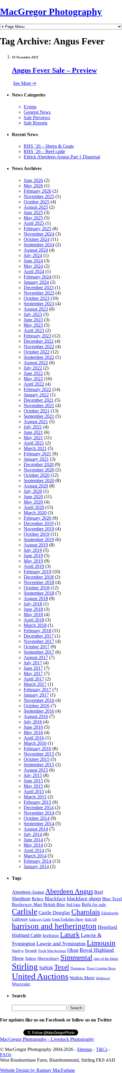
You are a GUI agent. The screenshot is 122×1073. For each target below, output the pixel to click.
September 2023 (39, 303)
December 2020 (39, 464)
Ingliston (51, 935)
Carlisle (24, 911)
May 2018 (33, 614)
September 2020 (39, 480)
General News (37, 112)
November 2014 (39, 812)
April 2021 (34, 443)
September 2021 (39, 416)
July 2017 (33, 662)
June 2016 (33, 727)
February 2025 (37, 228)
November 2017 (39, 641)
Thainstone (77, 968)
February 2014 (37, 861)
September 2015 (39, 764)
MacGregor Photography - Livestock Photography (47, 1039)
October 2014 (36, 818)
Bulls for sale (94, 904)
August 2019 (36, 544)
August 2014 (36, 828)
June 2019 (33, 555)
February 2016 (37, 748)
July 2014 (33, 834)
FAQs (5, 1054)
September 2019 (39, 539)
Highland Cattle (26, 935)
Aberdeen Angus (69, 891)
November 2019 (39, 528)
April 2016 (34, 737)
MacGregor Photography (51, 11)
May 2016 (33, 732)
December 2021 (39, 400)
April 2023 (34, 330)
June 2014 (33, 839)
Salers (30, 958)
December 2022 (39, 341)
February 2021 (37, 453)
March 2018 (35, 625)
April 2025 (34, 223)
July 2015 (33, 775)
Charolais (85, 912)
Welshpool (103, 978)
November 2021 (39, 405)
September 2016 (39, 711)
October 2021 (36, 410)
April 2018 (34, 619)
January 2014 (36, 866)
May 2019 (33, 560)
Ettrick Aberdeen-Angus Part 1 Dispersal (62, 156)
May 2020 (33, 501)
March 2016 (35, 743)
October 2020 (36, 475)
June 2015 (33, 780)
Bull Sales (73, 905)
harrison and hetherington (54, 926)
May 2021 (33, 437)
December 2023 (39, 287)
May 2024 (33, 266)
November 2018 (39, 582)
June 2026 (33, 180)
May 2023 (33, 325)
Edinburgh (109, 913)
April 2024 (34, 271)
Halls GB (91, 919)
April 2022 (34, 384)
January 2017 (36, 694)
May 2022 (33, 378)
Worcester (21, 983)
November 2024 (39, 233)
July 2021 (33, 426)
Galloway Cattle (40, 919)
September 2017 (39, 652)
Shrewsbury (48, 958)
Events (30, 106)
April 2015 (34, 791)
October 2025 (36, 201)
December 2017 (39, 635)
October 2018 (36, 587)
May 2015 (33, 786)
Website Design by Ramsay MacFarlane (37, 1070)
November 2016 (39, 700)
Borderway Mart (27, 904)
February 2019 (37, 571)
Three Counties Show (101, 968)
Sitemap (84, 1049)
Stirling (25, 966)
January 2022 (36, 394)
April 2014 (34, 850)
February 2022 (37, 389)
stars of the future (106, 959)
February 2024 (37, 276)
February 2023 (37, 335)
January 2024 (36, 282)
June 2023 (33, 319)
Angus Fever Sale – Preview (54, 70)
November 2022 (39, 346)
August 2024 (36, 250)
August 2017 (36, 657)
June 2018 (33, 609)
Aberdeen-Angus (28, 892)
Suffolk (46, 968)
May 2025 (33, 217)
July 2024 (33, 255)
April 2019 (34, 566)
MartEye (18, 950)
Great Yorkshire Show (68, 919)
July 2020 (33, 491)
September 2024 (39, 244)
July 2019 (33, 550)
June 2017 (33, 668)
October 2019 (36, 534)
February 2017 (37, 689)
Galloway (20, 919)
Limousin (101, 943)
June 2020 (33, 496)
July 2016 (33, 721)
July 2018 (33, 603)
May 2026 (33, 185)
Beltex (38, 898)
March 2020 (35, 512)
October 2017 (36, 646)
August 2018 (36, 598)
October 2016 (36, 705)
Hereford (107, 927)
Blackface (55, 898)
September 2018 (39, 593)
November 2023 (39, 292)
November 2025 (39, 196)
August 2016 (36, 716)
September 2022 (39, 357)
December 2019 (39, 523)
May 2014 (33, 845)
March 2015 (35, 796)
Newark (31, 950)
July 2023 (33, 314)
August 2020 (36, 485)
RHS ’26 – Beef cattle (44, 151)
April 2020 (34, 507)
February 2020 (37, 518)
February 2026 (37, 191)
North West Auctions (52, 950)
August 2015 (36, 770)
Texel (61, 967)
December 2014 (39, 807)
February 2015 (37, 802)
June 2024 (33, 260)
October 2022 (36, 351)
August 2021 (36, 421)
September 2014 (39, 823)
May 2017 (33, 673)
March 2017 (35, 684)
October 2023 (36, 298)
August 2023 (36, 309)
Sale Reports (35, 122)
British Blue (54, 904)
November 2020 (39, 469)
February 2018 (37, 630)
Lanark (70, 934)
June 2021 (33, 432)
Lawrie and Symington (61, 943)
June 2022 (33, 373)
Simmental (76, 957)
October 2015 (36, 759)
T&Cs (101, 1049)
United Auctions (40, 976)
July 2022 (33, 367)
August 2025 (36, 207)
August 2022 (36, 362)
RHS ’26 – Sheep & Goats (49, 146)
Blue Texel (112, 898)
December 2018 (39, 577)
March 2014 (35, 855)
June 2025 (33, 212)
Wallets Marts (82, 977)
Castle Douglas (54, 912)
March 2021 (35, 448)
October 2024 (36, 239)
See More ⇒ (24, 83)
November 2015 (39, 753)
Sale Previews (37, 117)
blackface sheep (84, 898)
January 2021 (36, 459)
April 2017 (34, 678)
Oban (72, 950)
